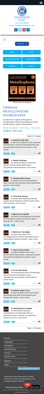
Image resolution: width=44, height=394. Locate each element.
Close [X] (26, 392)
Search (20, 44)
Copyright (8, 342)
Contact (7, 353)
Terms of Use (9, 356)
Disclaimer (8, 345)
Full (7, 153)
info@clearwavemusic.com (24, 25)
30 (13, 153)
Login (6, 364)
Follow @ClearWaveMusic (29, 368)
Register (7, 361)
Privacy (7, 338)
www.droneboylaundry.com (25, 379)
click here (32, 390)
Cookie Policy (10, 349)
